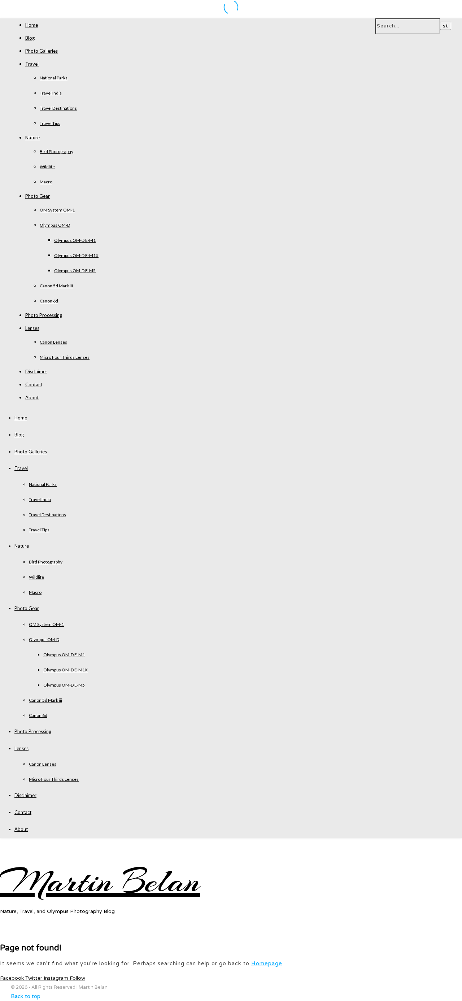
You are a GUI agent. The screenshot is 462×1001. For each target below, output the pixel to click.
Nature (32, 137)
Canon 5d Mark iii (56, 285)
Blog (30, 38)
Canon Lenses (53, 342)
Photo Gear (37, 196)
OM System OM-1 (57, 210)
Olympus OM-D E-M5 (75, 270)
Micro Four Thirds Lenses (65, 357)
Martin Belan (100, 881)
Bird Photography (56, 151)
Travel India (51, 93)
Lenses (32, 328)
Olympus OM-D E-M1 (75, 240)
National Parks (53, 77)
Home (31, 25)
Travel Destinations (58, 108)
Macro (46, 181)
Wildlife (47, 166)
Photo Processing (43, 315)
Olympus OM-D (55, 225)
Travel (32, 64)
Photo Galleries (41, 51)
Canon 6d (49, 301)
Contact (33, 384)
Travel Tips (50, 123)
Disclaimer (36, 371)
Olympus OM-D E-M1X (76, 255)
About (32, 397)
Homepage (266, 963)
